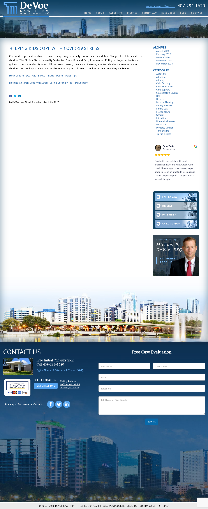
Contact (197, 13)
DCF (158, 95)
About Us (161, 73)
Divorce (132, 13)
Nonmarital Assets (165, 121)
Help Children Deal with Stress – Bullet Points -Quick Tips (43, 75)
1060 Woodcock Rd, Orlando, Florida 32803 (129, 505)
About (100, 13)
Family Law (149, 13)
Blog (183, 13)
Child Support (163, 89)
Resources (168, 13)
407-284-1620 (191, 5)
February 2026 (163, 54)
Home (88, 13)
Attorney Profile (168, 260)
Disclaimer (24, 404)
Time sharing (162, 130)
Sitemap (164, 505)
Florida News (163, 111)
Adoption (161, 76)
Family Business (164, 105)
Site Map (9, 404)
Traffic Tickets (163, 133)
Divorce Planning (164, 102)
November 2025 (164, 63)
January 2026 (163, 57)
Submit (152, 421)
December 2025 (164, 60)
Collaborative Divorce (167, 92)
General (160, 114)
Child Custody (163, 83)
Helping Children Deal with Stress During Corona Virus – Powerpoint (48, 82)
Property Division (164, 127)
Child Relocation (164, 86)
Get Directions (46, 385)
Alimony (160, 80)
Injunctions (161, 118)
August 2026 (162, 50)
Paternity (116, 13)
